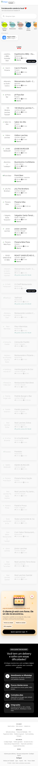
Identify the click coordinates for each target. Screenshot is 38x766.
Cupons (21, 760)
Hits (25, 760)
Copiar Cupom (31, 61)
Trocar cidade (31, 760)
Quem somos (11, 726)
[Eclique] (4, 2)
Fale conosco (19, 726)
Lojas (16, 760)
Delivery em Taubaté (8, 760)
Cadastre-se (27, 726)
